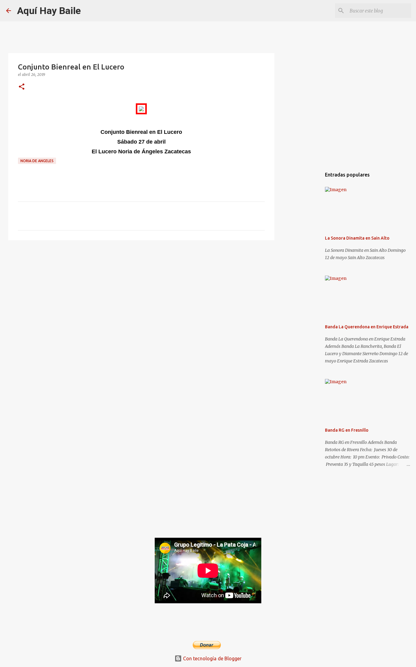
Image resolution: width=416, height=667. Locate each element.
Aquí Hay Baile (49, 10)
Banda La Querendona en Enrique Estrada (366, 326)
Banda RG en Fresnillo (346, 430)
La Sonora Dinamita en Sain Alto (357, 238)
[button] (21, 87)
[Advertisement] (141, 292)
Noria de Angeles (37, 161)
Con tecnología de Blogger (211, 658)
